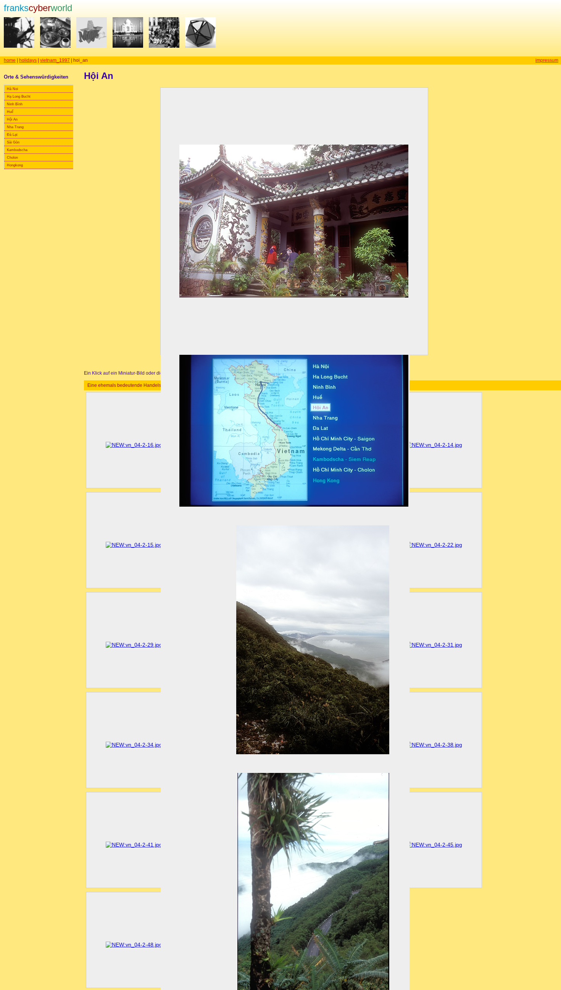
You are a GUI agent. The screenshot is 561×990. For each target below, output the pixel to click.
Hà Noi (12, 89)
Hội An (12, 119)
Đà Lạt (12, 135)
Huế (10, 112)
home (10, 60)
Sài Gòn (13, 142)
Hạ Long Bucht (19, 96)
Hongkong (15, 165)
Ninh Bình (15, 104)
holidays (28, 60)
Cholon (12, 157)
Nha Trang (15, 127)
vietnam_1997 (55, 60)
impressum (546, 60)
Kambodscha (17, 150)
